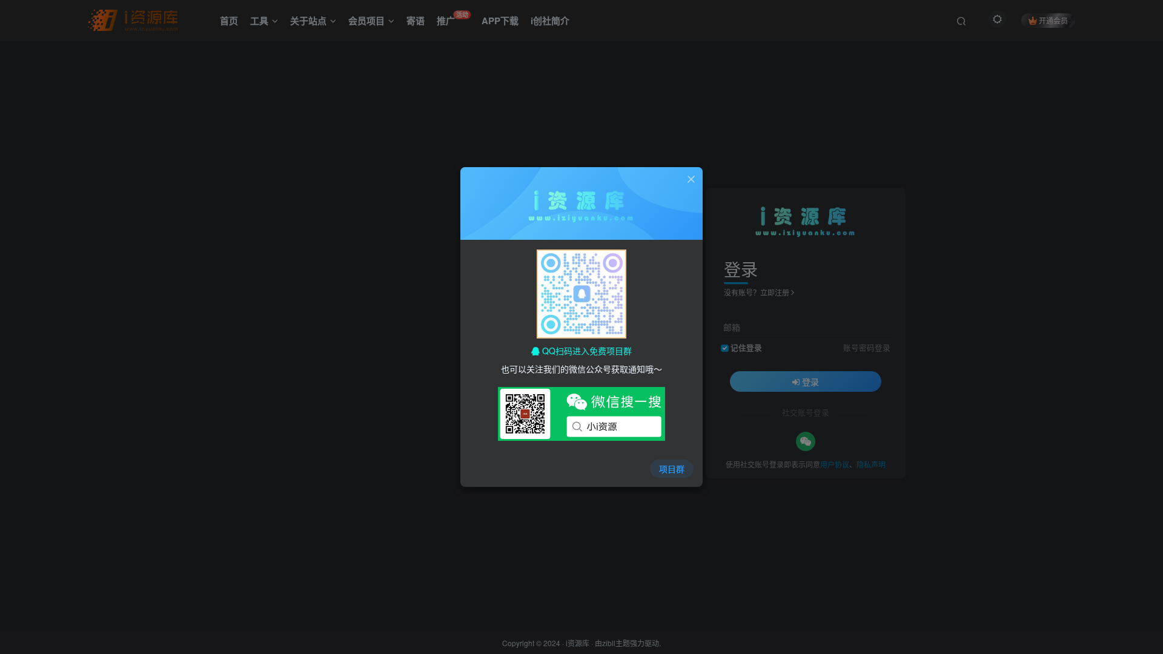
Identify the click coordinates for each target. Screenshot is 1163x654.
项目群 (671, 469)
